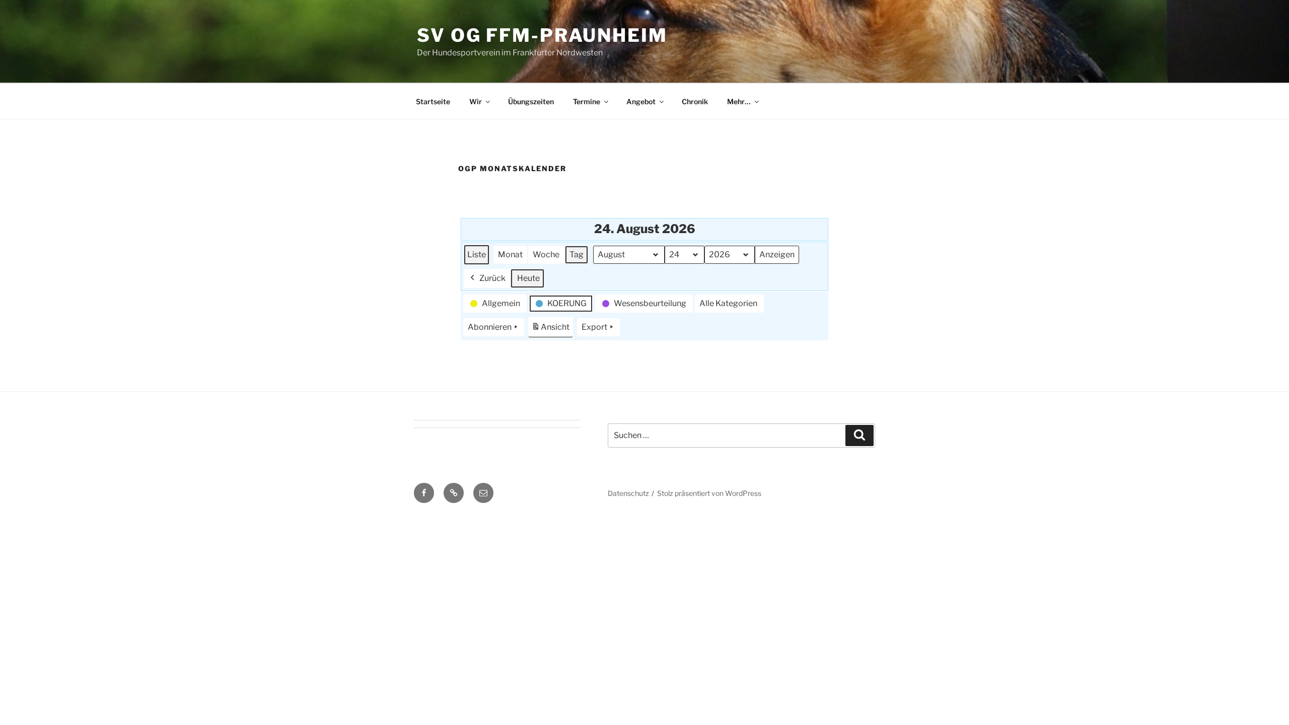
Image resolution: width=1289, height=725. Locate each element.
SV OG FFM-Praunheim (542, 35)
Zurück (492, 278)
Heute (528, 278)
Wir (475, 101)
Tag (576, 254)
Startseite (433, 101)
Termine (586, 101)
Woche (546, 254)
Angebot (641, 101)
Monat (510, 254)
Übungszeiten (531, 101)
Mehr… (739, 101)
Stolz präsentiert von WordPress (709, 493)
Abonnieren (490, 327)
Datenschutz (628, 493)
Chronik (695, 101)
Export (594, 327)
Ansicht (552, 330)
